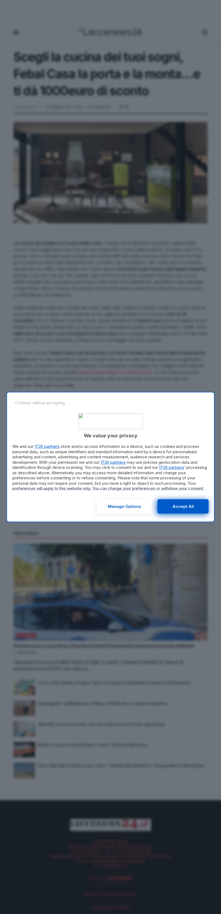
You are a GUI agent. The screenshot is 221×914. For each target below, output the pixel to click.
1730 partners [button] (47, 446)
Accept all (183, 506)
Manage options (124, 506)
